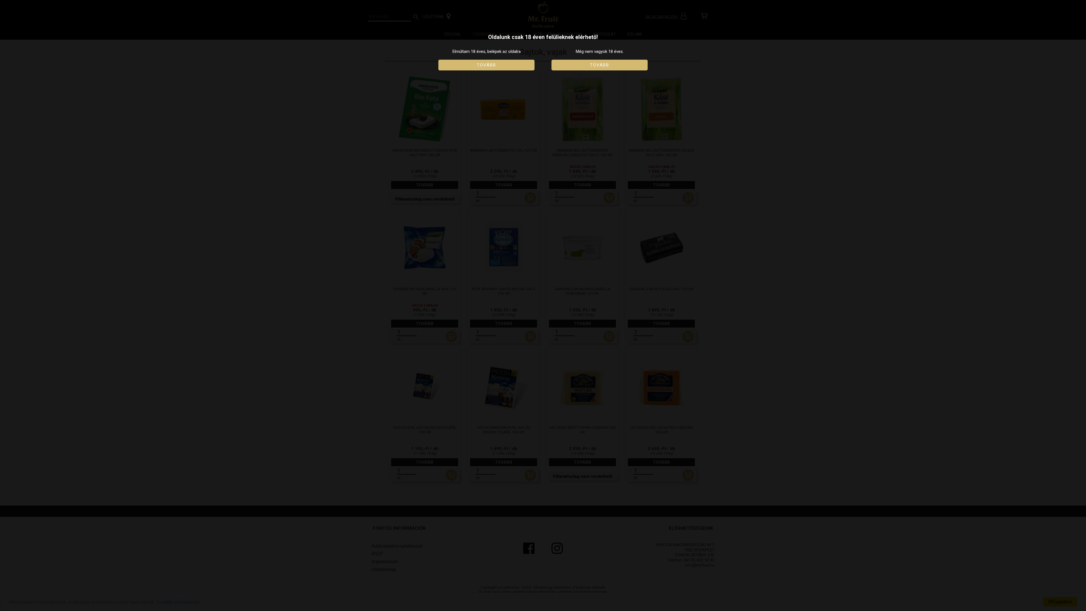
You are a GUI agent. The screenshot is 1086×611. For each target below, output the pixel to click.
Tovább (486, 65)
